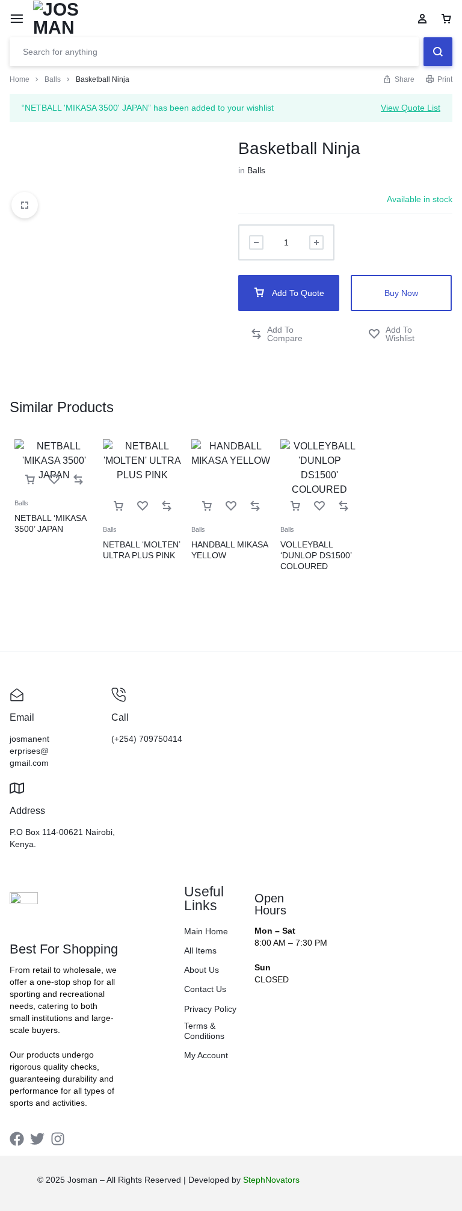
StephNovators (271, 1180)
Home (19, 79)
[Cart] (446, 18)
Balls (53, 79)
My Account (206, 1055)
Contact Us (205, 989)
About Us (201, 970)
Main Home (206, 931)
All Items (200, 950)
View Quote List (410, 107)
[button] (289, 333)
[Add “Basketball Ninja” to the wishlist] (404, 333)
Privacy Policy (210, 1009)
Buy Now (401, 293)
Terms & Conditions (204, 1031)
